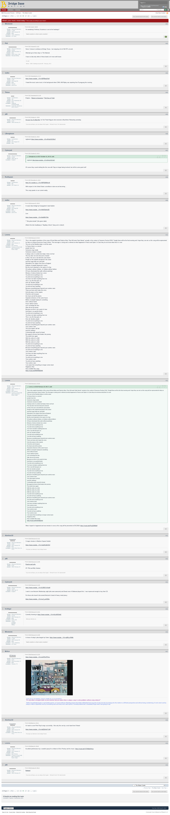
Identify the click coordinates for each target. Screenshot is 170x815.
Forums (4, 10)
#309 (167, 200)
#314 (167, 582)
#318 (167, 720)
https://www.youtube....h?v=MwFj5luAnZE (37, 209)
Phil (6, 43)
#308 (167, 177)
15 (20, 16)
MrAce (7, 651)
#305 (167, 114)
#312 (167, 535)
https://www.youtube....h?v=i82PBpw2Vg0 (37, 78)
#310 (167, 234)
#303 (167, 73)
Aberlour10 (9, 535)
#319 (167, 743)
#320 (167, 765)
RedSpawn (9, 177)
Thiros (7, 92)
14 (18, 16)
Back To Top (5, 812)
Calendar (17, 10)
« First (11, 16)
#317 (167, 651)
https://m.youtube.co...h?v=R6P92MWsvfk (38, 182)
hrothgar (8, 609)
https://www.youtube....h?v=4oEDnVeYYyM (38, 729)
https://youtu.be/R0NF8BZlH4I (34, 370)
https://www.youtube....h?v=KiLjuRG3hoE (49, 614)
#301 (167, 24)
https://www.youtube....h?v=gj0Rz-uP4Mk (61, 637)
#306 (167, 133)
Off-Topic (18, 13)
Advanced (168, 10)
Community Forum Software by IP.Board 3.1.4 (157, 812)
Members (10, 10)
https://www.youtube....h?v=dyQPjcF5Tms (38, 657)
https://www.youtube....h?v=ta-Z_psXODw (37, 599)
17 (25, 16)
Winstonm (8, 24)
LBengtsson (9, 133)
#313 (167, 558)
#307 (167, 150)
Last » (34, 16)
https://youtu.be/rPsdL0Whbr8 (88, 525)
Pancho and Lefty (31, 564)
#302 (167, 43)
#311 (167, 380)
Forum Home (12, 812)
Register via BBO (146, 6)
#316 (167, 632)
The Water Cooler (27, 13)
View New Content (160, 13)
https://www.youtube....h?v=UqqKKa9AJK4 (38, 545)
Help (165, 6)
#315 (167, 609)
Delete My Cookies (20, 812)
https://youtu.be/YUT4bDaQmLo (84, 749)
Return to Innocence (37, 98)
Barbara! (28, 770)
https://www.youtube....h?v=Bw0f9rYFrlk (37, 217)
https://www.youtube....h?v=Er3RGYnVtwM (38, 587)
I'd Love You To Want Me (33, 120)
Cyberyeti (8, 150)
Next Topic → (165, 787)
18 (28, 16)
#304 (167, 92)
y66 (6, 114)
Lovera (7, 235)
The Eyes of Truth (49, 98)
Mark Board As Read (31, 812)
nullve (7, 73)
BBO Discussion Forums (7, 13)
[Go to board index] (13, 4)
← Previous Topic (147, 787)
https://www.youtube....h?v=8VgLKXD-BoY (43, 139)
